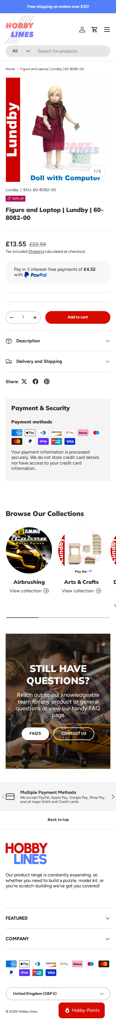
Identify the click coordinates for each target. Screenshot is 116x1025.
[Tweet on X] (24, 381)
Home (10, 69)
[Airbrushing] (29, 550)
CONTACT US (73, 733)
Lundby (12, 189)
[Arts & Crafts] (81, 550)
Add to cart (78, 317)
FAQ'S (35, 733)
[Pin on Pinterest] (46, 381)
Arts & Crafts (81, 582)
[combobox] (58, 51)
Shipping (36, 251)
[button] (94, 29)
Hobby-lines (27, 1011)
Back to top (58, 819)
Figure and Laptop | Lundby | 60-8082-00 (52, 69)
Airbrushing (29, 582)
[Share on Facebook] (35, 381)
